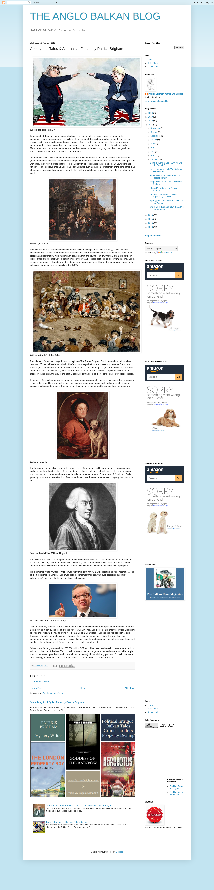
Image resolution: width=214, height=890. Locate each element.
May (152, 147)
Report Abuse (153, 235)
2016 (150, 215)
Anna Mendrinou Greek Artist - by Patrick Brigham (165, 176)
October (154, 132)
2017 (150, 125)
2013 (150, 227)
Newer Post (36, 688)
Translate (167, 253)
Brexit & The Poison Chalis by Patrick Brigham (67, 822)
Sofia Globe (153, 63)
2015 (150, 219)
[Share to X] (66, 666)
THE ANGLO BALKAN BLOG (95, 16)
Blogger (119, 852)
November (155, 128)
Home (83, 688)
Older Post (129, 688)
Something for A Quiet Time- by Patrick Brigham (57, 702)
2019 (150, 117)
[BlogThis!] (63, 666)
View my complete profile (156, 101)
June (152, 144)
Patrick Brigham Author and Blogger (165, 94)
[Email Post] (55, 666)
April (152, 152)
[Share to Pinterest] (73, 666)
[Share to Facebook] (70, 666)
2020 (150, 113)
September (155, 136)
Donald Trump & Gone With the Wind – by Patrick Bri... (167, 164)
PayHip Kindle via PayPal (176, 793)
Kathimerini (153, 66)
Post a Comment (41, 681)
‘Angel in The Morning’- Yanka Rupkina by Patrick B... (164, 195)
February (154, 159)
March (153, 155)
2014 (150, 223)
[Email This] (60, 666)
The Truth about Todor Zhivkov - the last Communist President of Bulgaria (79, 805)
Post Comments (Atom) (52, 693)
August (153, 140)
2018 (150, 121)
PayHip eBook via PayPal (176, 787)
